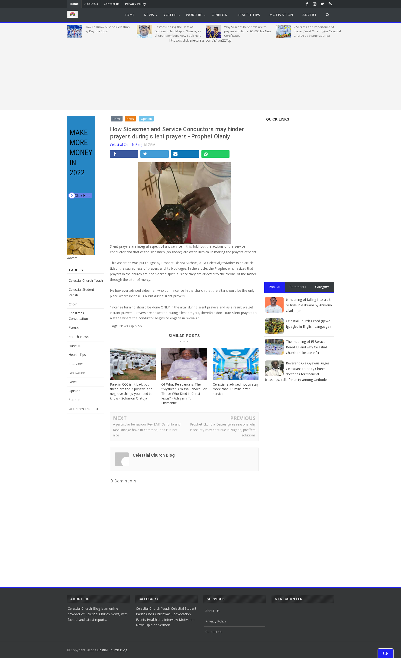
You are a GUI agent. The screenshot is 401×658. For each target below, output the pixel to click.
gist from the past (83, 408)
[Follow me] (315, 4)
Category (322, 287)
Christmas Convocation (173, 614)
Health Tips (248, 14)
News (149, 14)
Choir (73, 304)
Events (74, 327)
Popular (275, 287)
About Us (91, 4)
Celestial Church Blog (126, 144)
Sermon (75, 399)
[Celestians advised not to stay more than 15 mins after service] (236, 364)
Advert (309, 14)
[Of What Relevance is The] (184, 364)
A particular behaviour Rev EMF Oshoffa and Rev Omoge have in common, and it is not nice (147, 430)
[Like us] (307, 4)
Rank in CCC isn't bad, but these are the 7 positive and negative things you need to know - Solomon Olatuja (131, 391)
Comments (297, 287)
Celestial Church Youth (86, 280)
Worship (194, 14)
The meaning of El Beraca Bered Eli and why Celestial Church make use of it (306, 347)
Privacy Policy (135, 4)
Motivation (281, 14)
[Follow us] (322, 4)
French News (79, 336)
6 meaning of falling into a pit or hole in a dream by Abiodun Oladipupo (309, 305)
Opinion (219, 14)
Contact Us (213, 631)
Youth (170, 14)
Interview (76, 363)
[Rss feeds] (330, 4)
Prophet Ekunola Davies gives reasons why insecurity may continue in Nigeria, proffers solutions (222, 430)
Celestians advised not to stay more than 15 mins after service (236, 389)
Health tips (77, 354)
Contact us (111, 4)
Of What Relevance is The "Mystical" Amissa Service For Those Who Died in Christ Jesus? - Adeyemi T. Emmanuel (184, 393)
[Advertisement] (200, 75)
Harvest (75, 346)
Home (74, 4)
